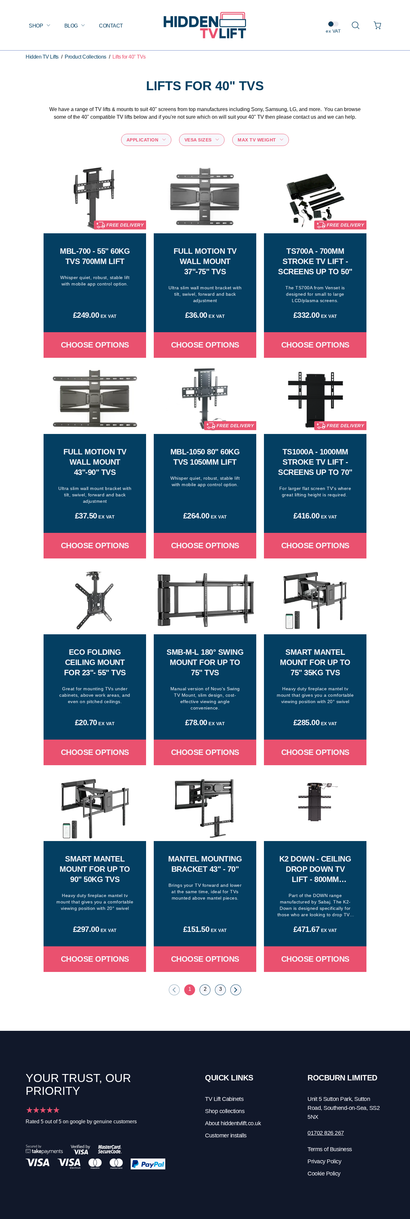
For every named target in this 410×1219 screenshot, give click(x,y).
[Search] (355, 25)
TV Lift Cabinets (224, 1099)
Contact (111, 25)
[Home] (205, 25)
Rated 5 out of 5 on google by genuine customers (81, 1121)
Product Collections (85, 57)
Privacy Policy (324, 1161)
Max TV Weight (257, 139)
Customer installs (226, 1135)
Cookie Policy (324, 1173)
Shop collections (224, 1111)
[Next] (236, 990)
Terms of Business (330, 1149)
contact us (304, 117)
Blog (71, 25)
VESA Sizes (198, 139)
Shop (36, 25)
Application (143, 139)
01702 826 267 (326, 1133)
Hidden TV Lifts (42, 57)
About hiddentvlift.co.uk (233, 1123)
